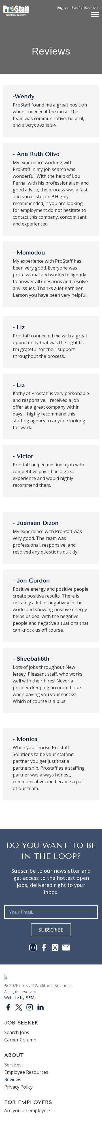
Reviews (12, 1079)
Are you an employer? (27, 1110)
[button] (95, 14)
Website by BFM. (19, 997)
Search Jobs (16, 1032)
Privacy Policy (18, 1087)
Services (13, 1065)
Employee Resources (26, 1072)
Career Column (20, 1040)
